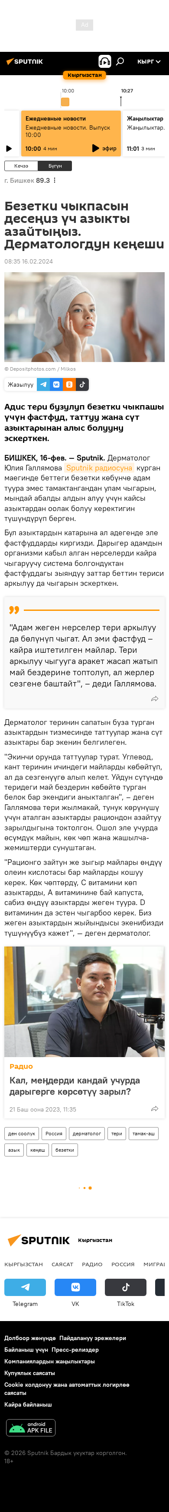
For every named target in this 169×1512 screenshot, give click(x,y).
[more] (154, 698)
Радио (21, 1066)
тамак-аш (144, 1133)
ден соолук (21, 1133)
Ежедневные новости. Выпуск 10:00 (68, 131)
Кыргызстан (23, 1264)
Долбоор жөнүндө (30, 1338)
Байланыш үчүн (26, 1349)
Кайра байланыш (28, 1404)
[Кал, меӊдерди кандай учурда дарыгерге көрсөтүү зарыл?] (84, 1002)
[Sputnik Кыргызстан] (26, 65)
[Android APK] (30, 1429)
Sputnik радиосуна (99, 468)
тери (116, 1133)
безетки (64, 1150)
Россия (54, 1133)
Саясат (62, 1264)
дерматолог (87, 1133)
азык (14, 1150)
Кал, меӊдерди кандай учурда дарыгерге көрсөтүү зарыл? (75, 1085)
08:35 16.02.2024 (28, 261)
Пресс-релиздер (75, 1349)
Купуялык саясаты (29, 1373)
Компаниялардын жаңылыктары (49, 1361)
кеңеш (37, 1150)
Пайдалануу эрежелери (92, 1338)
